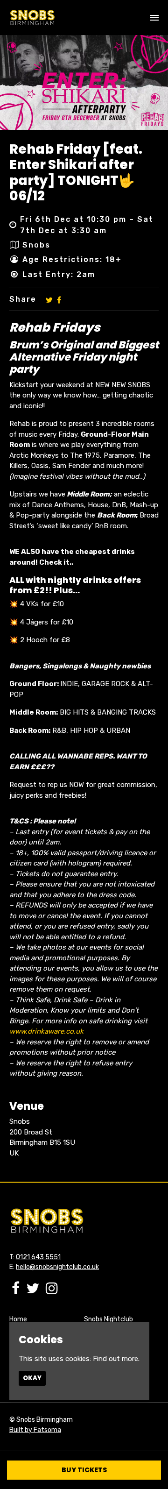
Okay (32, 1378)
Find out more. (116, 1358)
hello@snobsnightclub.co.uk (57, 1267)
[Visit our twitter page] (49, 299)
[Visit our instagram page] (51, 1291)
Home (18, 1319)
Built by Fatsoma (35, 1430)
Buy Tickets (84, 1470)
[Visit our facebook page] (59, 299)
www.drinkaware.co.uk (46, 1031)
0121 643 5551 (38, 1257)
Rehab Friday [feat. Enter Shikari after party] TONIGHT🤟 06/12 (75, 173)
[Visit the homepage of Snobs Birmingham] (32, 17)
